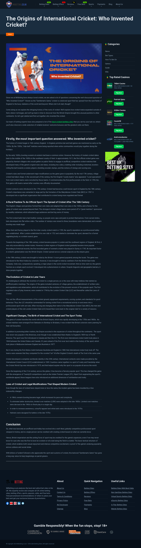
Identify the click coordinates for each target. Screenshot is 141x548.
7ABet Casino (119, 84)
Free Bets (81, 4)
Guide (107, 68)
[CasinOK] (109, 125)
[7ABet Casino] (109, 88)
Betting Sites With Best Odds (122, 488)
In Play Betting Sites (119, 505)
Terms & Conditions (64, 496)
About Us (119, 4)
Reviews (70, 4)
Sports (91, 4)
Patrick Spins (119, 99)
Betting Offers (58, 4)
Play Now (119, 93)
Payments (101, 4)
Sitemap (60, 509)
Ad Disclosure (62, 505)
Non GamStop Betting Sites (121, 492)
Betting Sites (44, 4)
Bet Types (109, 55)
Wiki (107, 72)
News (10, 34)
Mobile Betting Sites (119, 509)
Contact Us (61, 492)
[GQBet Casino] (109, 114)
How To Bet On (111, 60)
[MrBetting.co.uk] (16, 4)
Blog (110, 4)
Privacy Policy (62, 500)
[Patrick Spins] (109, 104)
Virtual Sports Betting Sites (121, 496)
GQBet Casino (120, 110)
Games (108, 64)
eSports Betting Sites (119, 500)
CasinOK (117, 121)
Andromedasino (120, 137)
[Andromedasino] (109, 141)
